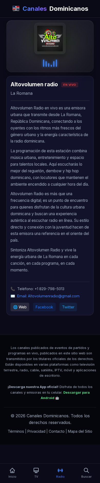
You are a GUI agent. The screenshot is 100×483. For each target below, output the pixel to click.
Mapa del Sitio (80, 431)
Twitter (68, 307)
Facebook (44, 307)
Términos (16, 431)
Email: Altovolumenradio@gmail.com (48, 296)
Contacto (57, 431)
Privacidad (36, 431)
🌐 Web (20, 307)
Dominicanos (55, 8)
